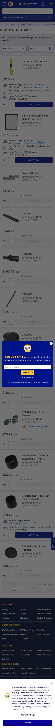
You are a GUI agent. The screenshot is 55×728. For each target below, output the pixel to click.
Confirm (27, 723)
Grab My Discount (27, 373)
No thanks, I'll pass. (27, 377)
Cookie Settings (27, 715)
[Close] (52, 683)
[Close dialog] (51, 343)
